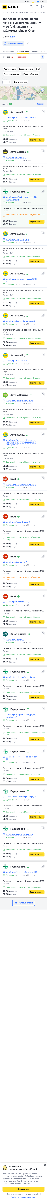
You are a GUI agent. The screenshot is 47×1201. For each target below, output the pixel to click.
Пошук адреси (4, 56)
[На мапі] (42, 90)
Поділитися (27, 43)
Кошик (42, 7)
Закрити (45, 1165)
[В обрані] (42, 111)
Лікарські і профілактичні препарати (24, 12)
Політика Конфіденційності (23, 1197)
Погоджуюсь (23, 1189)
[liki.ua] (13, 7)
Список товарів (37, 7)
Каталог (5, 12)
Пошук (31, 7)
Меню (5, 7)
